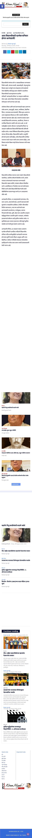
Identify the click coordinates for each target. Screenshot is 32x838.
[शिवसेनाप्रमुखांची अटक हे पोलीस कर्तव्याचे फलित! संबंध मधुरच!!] (16, 466)
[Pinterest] (12, 51)
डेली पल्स (3, 568)
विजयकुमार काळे (5, 480)
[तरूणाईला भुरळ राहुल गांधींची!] (16, 420)
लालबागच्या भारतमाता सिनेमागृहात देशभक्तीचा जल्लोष (16, 560)
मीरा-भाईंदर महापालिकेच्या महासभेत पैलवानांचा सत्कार (16, 551)
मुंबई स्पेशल (9, 33)
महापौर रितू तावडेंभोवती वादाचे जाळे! (10, 407)
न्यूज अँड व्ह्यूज (4, 428)
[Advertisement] (16, 319)
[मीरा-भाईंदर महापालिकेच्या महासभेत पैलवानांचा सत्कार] (16, 643)
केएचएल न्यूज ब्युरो (12, 43)
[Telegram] (20, 51)
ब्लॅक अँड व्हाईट (4, 473)
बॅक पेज (3, 405)
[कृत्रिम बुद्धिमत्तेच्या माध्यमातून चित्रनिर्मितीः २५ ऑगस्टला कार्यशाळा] (16, 716)
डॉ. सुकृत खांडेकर (5, 433)
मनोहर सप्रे (4, 455)
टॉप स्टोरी (3, 579)
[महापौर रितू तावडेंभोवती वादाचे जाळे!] (16, 398)
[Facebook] (5, 51)
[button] (2, 6)
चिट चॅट (3, 549)
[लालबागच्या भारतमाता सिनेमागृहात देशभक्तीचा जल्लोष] (16, 679)
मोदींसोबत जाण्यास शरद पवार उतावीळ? (18, 17)
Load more (15, 484)
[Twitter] (8, 51)
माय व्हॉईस (4, 451)
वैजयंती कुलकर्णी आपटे (6, 410)
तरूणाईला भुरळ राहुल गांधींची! (9, 430)
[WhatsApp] (16, 51)
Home (3, 33)
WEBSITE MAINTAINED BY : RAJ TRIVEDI (16, 835)
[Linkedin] (24, 51)
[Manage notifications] (28, 834)
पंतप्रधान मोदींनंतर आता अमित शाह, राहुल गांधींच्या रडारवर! (16, 453)
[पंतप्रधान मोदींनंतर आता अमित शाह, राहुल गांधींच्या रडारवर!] (16, 443)
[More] (28, 51)
